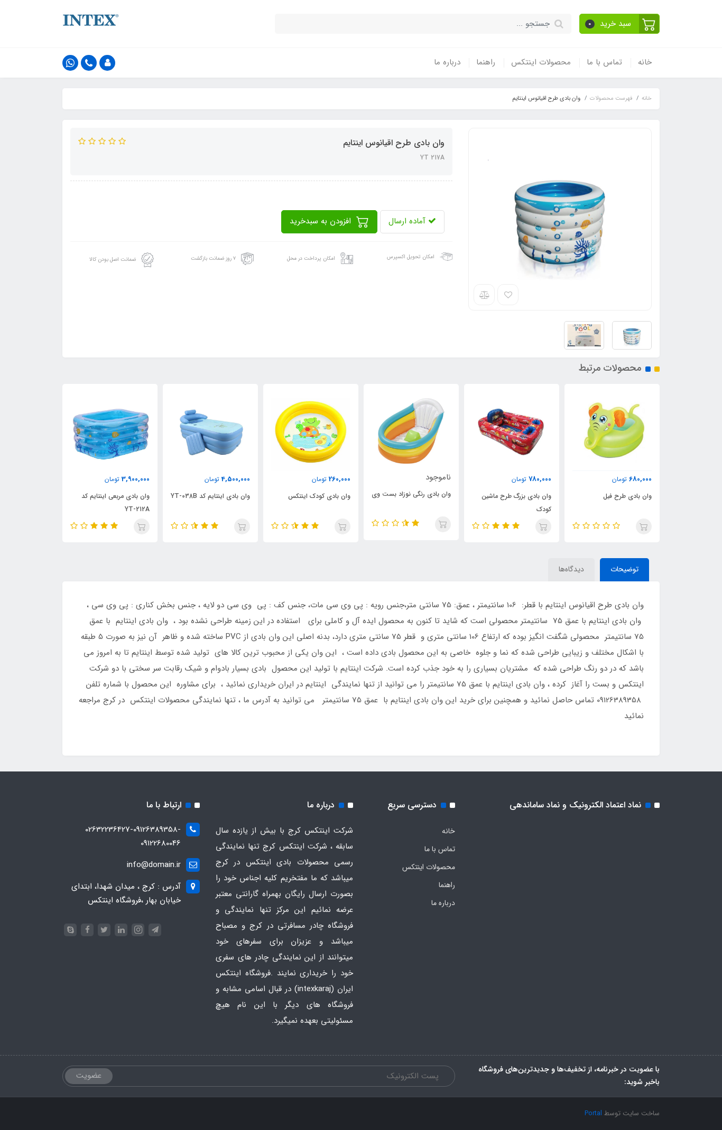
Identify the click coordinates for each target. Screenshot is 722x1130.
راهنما (485, 62)
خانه (645, 62)
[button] (619, 24)
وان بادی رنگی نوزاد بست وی (411, 494)
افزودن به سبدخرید (322, 221)
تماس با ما (604, 62)
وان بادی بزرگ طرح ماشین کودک (516, 502)
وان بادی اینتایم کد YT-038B (210, 496)
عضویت (88, 1075)
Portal (593, 1113)
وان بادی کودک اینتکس (319, 496)
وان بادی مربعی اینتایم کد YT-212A (115, 502)
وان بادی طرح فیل (627, 496)
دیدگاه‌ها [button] (571, 569)
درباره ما (447, 62)
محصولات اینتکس (541, 62)
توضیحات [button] (624, 569)
